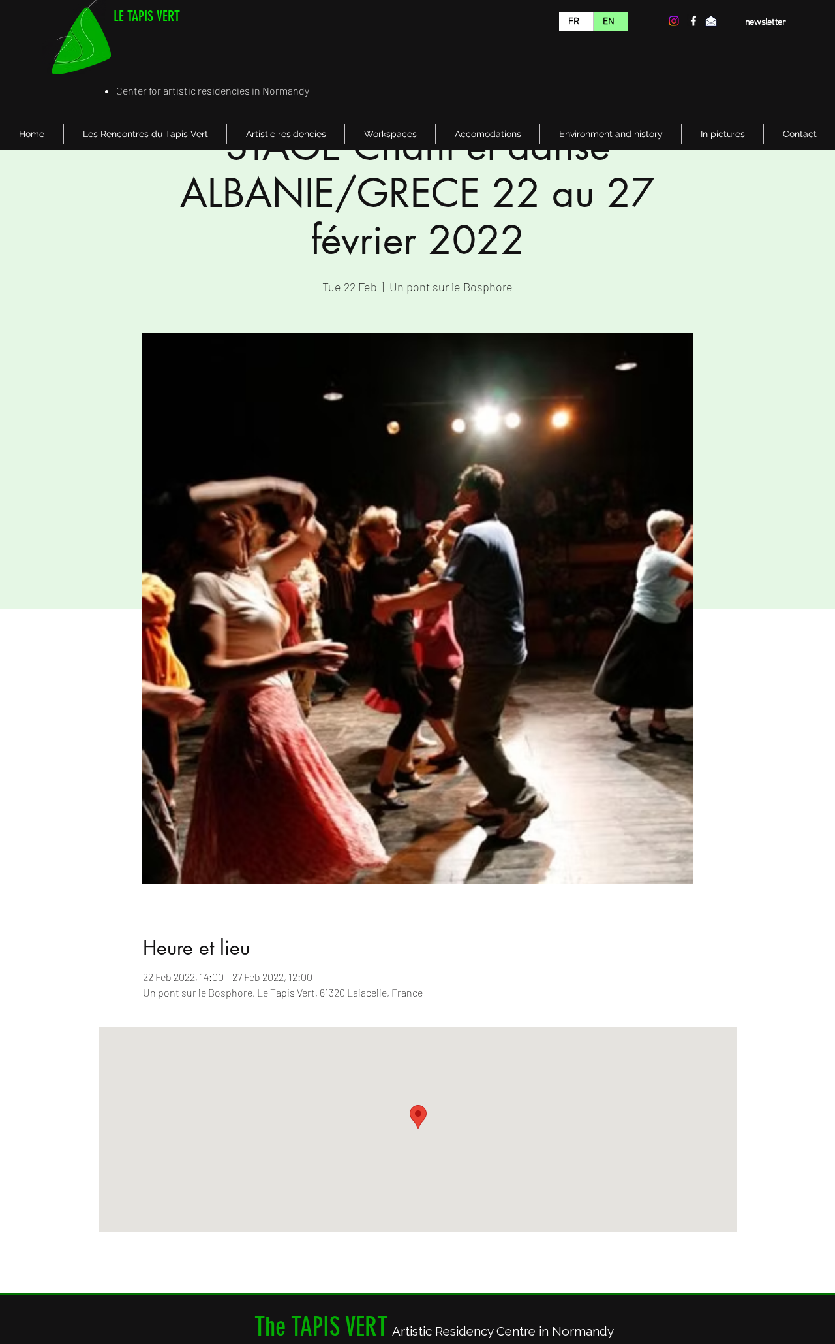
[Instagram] (673, 20)
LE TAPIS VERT (147, 16)
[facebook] (693, 20)
